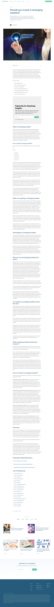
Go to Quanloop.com (48, 1)
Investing (11, 7)
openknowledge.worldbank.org (21, 484)
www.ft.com (18, 480)
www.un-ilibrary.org (20, 473)
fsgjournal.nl (18, 482)
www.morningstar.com (20, 489)
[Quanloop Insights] (5, 1)
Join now (34, 569)
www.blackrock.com (20, 502)
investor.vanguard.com (20, 500)
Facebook (49, 585)
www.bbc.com (19, 491)
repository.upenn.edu (20, 478)
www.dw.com (19, 496)
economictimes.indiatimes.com (21, 498)
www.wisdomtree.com (20, 493)
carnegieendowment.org (20, 487)
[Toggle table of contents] (40, 65)
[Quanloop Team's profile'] (11, 25)
